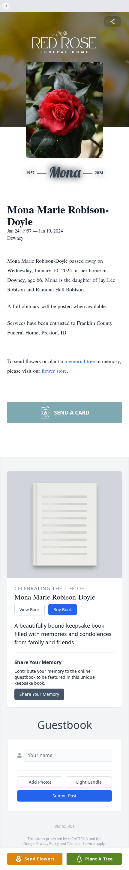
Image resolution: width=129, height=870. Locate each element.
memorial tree (79, 361)
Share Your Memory (39, 694)
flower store (54, 370)
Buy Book (62, 609)
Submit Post (64, 796)
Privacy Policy (47, 843)
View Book (30, 609)
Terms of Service (81, 843)
